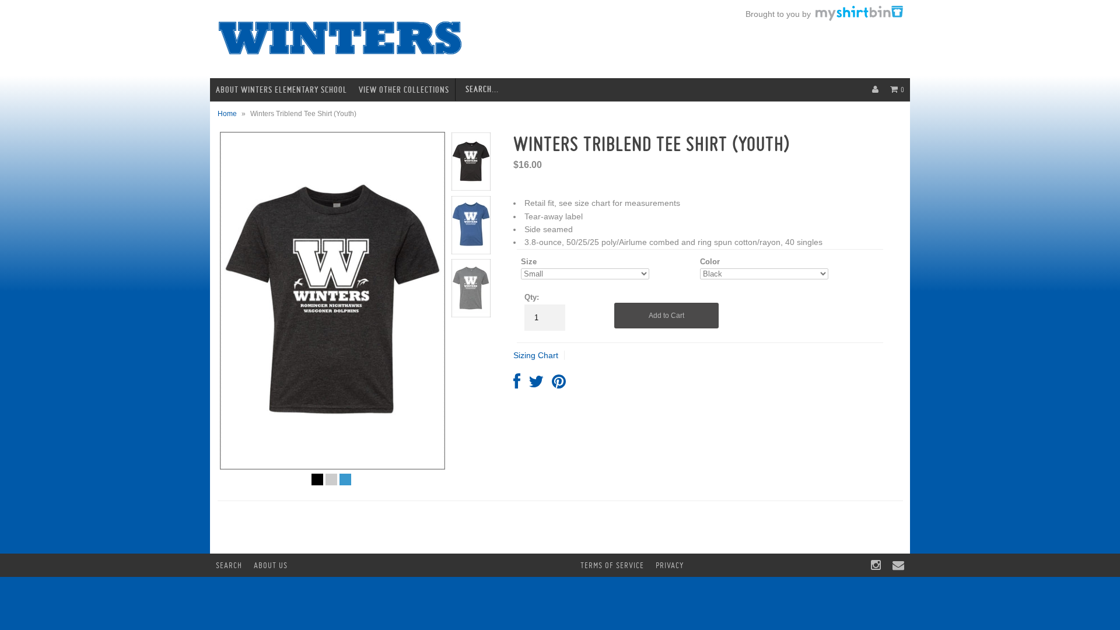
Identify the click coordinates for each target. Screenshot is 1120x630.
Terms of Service (612, 565)
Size (529, 261)
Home (227, 114)
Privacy (670, 565)
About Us (271, 565)
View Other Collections (404, 90)
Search (229, 565)
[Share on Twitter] (536, 384)
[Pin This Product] (559, 384)
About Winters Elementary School (281, 90)
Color (710, 261)
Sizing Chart (535, 355)
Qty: (531, 297)
